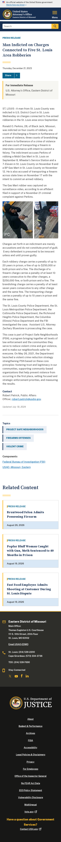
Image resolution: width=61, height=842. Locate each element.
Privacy (30, 762)
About (30, 719)
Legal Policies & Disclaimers (30, 754)
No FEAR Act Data (30, 783)
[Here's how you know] (30, 4)
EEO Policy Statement (30, 790)
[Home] (20, 18)
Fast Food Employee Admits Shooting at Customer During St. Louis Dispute (29, 589)
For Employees (30, 769)
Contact (29, 829)
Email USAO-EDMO (18, 644)
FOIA (30, 740)
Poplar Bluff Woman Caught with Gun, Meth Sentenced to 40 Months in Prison (30, 551)
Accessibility (30, 747)
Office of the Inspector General (30, 776)
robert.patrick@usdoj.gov (26, 399)
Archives (30, 733)
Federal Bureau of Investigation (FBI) (24, 461)
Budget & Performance (30, 726)
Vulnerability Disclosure (30, 797)
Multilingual (30, 804)
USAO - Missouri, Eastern (17, 467)
